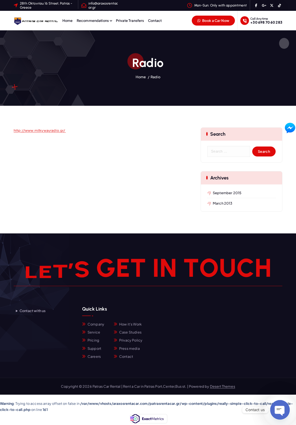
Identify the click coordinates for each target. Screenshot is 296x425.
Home (67, 20)
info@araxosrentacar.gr (103, 5)
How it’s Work (130, 324)
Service (94, 332)
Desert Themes (222, 386)
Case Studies (130, 332)
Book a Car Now (215, 20)
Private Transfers (130, 20)
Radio (155, 77)
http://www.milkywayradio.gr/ (40, 130)
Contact (155, 20)
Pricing (93, 340)
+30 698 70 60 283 (266, 22)
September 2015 (227, 193)
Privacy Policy (130, 340)
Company (96, 324)
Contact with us (33, 310)
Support (94, 348)
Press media (129, 348)
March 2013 (223, 203)
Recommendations (93, 20)
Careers (94, 356)
